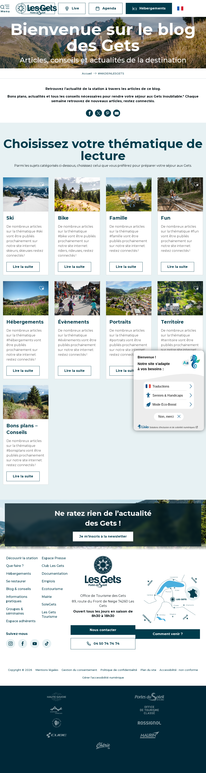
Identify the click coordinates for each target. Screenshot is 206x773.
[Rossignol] (149, 723)
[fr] (180, 8)
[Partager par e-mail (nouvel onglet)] (117, 113)
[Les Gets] (36, 9)
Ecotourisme (52, 589)
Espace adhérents (21, 621)
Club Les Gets (53, 566)
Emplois (48, 581)
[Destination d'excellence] (56, 723)
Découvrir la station (22, 558)
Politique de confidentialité (118, 669)
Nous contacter (103, 630)
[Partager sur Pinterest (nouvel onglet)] (108, 113)
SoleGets (49, 604)
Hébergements (18, 574)
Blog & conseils (18, 589)
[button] (180, 8)
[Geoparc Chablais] (56, 710)
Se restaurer (16, 581)
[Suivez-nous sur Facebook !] (22, 643)
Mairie (47, 597)
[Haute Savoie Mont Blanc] (56, 697)
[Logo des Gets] (103, 572)
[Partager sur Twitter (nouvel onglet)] (99, 113)
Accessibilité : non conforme (179, 669)
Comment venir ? (168, 634)
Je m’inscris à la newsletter (103, 536)
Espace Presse (54, 558)
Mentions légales (46, 669)
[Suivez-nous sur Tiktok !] (46, 643)
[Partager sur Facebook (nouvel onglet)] (90, 113)
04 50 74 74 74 (106, 644)
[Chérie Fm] (103, 745)
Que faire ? (15, 566)
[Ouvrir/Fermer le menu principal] (5, 8)
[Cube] (56, 735)
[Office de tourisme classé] (149, 710)
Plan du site (148, 669)
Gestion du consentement (79, 669)
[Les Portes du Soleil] (149, 697)
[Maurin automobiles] (149, 735)
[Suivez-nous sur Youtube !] (34, 643)
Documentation (55, 574)
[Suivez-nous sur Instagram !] (10, 643)
